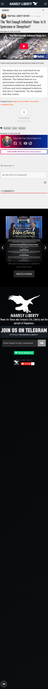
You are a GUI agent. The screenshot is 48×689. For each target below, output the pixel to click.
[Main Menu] (2, 4)
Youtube (22, 128)
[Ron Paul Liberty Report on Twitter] (35, 16)
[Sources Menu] (45, 4)
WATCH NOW (24, 273)
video (15, 128)
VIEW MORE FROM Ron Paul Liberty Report (24, 152)
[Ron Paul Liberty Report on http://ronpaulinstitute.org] (40, 16)
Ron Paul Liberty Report (18, 15)
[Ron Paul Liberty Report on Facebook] (32, 16)
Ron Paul (7, 128)
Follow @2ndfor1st (25, 353)
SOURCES (5, 10)
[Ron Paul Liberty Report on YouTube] (37, 16)
